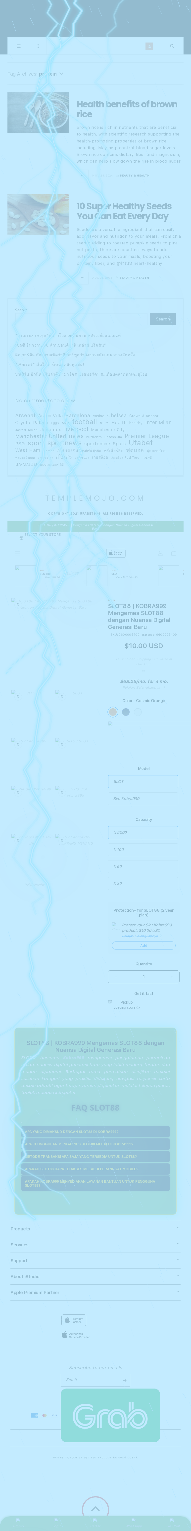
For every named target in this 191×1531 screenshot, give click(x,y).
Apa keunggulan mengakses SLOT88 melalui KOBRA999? (79, 1144)
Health (119, 422)
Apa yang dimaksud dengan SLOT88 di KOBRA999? (72, 1132)
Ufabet (141, 443)
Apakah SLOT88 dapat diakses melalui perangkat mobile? (82, 1169)
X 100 (118, 849)
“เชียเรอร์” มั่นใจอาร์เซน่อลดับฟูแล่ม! (49, 364)
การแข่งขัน (67, 450)
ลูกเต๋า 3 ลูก (45, 457)
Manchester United (40, 436)
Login (57, 1526)
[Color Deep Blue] (126, 712)
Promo (18, 1526)
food (65, 423)
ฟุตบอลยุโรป (157, 451)
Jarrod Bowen (26, 430)
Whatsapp (134, 1526)
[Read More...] (83, 176)
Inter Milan (158, 422)
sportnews (64, 443)
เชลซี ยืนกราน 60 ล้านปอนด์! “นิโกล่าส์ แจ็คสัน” (60, 345)
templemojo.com (95, 18)
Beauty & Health (135, 175)
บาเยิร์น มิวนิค (91, 451)
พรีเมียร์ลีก (114, 450)
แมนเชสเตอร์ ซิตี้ (52, 465)
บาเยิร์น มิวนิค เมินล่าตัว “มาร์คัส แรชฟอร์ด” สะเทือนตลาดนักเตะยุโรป (81, 374)
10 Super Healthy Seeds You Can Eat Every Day (124, 211)
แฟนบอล (26, 464)
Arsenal (25, 415)
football (84, 422)
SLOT (118, 781)
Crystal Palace (31, 422)
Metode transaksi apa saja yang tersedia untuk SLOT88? (81, 1157)
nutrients (94, 437)
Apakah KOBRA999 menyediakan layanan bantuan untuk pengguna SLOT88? (90, 1183)
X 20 (117, 883)
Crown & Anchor (143, 416)
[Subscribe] (124, 1380)
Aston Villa (50, 415)
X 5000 (120, 832)
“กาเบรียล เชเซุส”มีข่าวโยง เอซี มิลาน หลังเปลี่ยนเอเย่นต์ (68, 335)
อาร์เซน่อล (82, 457)
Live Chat (172, 1526)
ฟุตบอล (135, 450)
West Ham (28, 450)
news (76, 436)
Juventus (51, 429)
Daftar (95, 1526)
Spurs (119, 443)
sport (36, 443)
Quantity (144, 964)
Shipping (144, 659)
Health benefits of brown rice (127, 109)
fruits (104, 423)
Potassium (113, 437)
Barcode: (148, 634)
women (48, 451)
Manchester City (108, 429)
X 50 (117, 866)
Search (21, 309)
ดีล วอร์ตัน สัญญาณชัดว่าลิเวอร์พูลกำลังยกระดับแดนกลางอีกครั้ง (75, 355)
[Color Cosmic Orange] (113, 712)
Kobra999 (73, 1058)
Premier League (147, 436)
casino (99, 416)
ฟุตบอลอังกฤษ (25, 457)
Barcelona (77, 415)
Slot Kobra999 (126, 798)
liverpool (76, 429)
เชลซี (147, 457)
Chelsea (117, 415)
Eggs (55, 423)
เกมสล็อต (100, 457)
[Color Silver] (138, 712)
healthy (136, 423)
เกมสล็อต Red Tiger (126, 457)
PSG (20, 444)
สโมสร (64, 457)
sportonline (97, 444)
